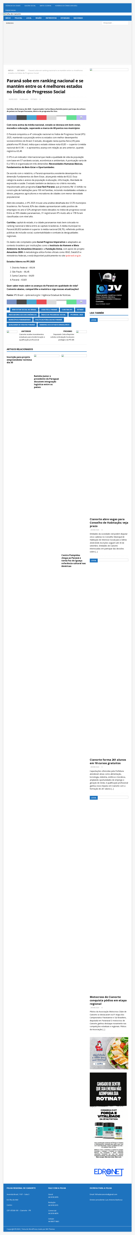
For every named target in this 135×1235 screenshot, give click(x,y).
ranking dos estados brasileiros (54, 325)
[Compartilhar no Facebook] (12, 117)
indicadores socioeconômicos (23, 315)
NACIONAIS (78, 18)
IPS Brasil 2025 (76, 315)
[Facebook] (129, 5)
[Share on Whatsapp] (71, 117)
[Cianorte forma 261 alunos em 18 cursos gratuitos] (109, 658)
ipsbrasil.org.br (73, 255)
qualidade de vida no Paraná (22, 325)
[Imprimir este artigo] (61, 117)
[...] (96, 551)
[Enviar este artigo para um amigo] (52, 117)
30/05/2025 (13, 99)
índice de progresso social (53, 315)
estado (80, 310)
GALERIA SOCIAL (30, 6)
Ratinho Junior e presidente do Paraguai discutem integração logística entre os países (46, 381)
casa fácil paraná (49, 310)
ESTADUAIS (65, 18)
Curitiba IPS (67, 310)
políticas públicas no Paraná (48, 320)
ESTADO (34, 99)
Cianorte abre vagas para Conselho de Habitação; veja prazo (109, 522)
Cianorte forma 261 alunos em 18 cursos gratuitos (108, 761)
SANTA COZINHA (45, 6)
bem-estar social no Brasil (24, 310)
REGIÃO (39, 18)
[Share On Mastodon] (81, 117)
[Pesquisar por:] (115, 23)
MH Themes (50, 1229)
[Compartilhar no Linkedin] (32, 117)
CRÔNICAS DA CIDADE (12, 6)
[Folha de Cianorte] (12, 14)
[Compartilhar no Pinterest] (42, 117)
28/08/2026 (94, 530)
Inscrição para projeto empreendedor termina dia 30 (19, 360)
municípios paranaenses (20, 320)
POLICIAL (18, 18)
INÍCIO (8, 18)
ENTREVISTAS (51, 18)
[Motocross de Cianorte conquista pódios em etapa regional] (109, 895)
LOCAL (29, 18)
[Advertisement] (67, 45)
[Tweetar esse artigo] (22, 117)
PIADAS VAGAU (10, 10)
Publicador (24, 99)
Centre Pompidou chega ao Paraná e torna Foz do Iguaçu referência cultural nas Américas (73, 561)
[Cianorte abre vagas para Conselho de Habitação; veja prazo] (109, 417)
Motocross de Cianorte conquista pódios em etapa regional (108, 1000)
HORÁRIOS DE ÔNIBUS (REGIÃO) (66, 6)
